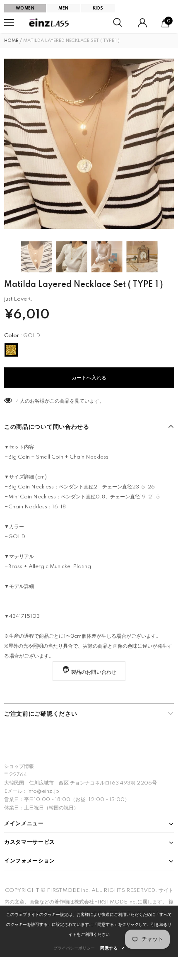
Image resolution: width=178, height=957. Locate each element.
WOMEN (25, 8)
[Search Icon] (117, 22)
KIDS (98, 8)
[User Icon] (142, 22)
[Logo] (49, 22)
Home (11, 40)
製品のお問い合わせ (94, 672)
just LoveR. (18, 299)
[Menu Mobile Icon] (9, 23)
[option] (89, 143)
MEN (63, 8)
